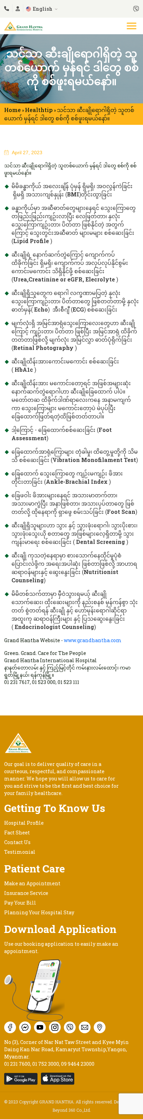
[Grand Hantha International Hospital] (23, 25)
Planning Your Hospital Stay (39, 912)
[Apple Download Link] (22, 1079)
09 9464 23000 (77, 1064)
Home (12, 109)
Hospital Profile (24, 823)
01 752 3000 (45, 1064)
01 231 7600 (17, 1064)
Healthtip (39, 109)
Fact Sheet (17, 832)
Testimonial (19, 852)
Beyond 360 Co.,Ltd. (71, 1110)
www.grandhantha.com (92, 640)
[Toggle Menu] (132, 25)
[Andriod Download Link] (59, 1079)
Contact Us (17, 842)
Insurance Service (26, 893)
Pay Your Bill (20, 902)
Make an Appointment (32, 883)
